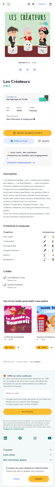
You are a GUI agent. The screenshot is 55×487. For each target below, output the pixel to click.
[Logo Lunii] (8, 4)
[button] (33, 4)
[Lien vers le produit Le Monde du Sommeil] (17, 319)
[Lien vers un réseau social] (5, 438)
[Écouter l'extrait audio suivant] (34, 69)
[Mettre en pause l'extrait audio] (27, 69)
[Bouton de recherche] (28, 4)
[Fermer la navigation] (3, 4)
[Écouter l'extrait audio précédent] (20, 69)
